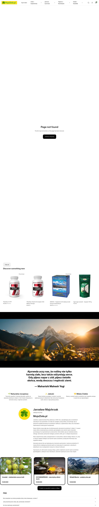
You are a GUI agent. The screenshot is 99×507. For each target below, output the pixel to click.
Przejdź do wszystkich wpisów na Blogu (49, 488)
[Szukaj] (88, 2)
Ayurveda (24, 2)
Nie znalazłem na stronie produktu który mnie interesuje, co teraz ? (20, 498)
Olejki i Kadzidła (75, 2)
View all (7, 264)
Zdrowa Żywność (47, 2)
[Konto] (92, 2)
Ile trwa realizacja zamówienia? (11, 505)
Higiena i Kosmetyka (61, 2)
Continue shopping (49, 136)
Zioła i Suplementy (34, 2)
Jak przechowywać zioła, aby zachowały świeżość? (16, 501)
